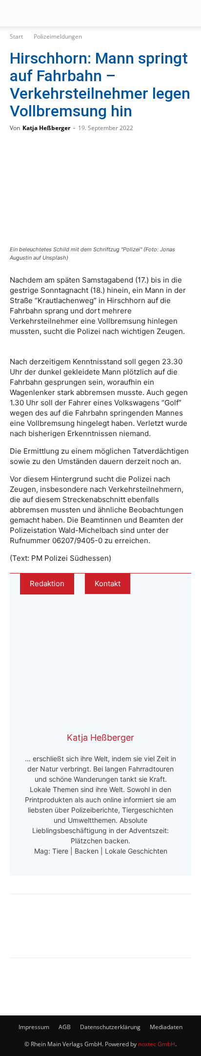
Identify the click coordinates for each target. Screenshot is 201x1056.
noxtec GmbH (156, 1044)
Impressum (34, 1027)
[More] (121, 932)
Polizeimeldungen (58, 36)
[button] (16, 13)
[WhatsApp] (56, 932)
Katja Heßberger (46, 128)
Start (16, 36)
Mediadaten (166, 1027)
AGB (65, 1027)
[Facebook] (24, 932)
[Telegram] (88, 932)
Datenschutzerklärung (110, 1027)
